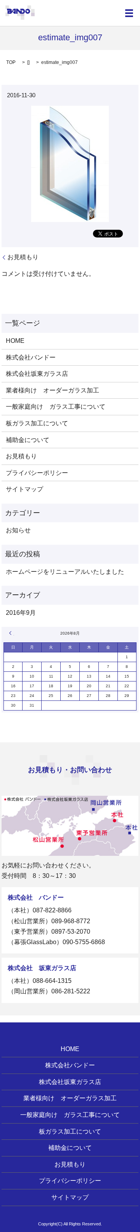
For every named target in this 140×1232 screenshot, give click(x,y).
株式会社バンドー (31, 357)
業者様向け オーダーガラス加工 (52, 390)
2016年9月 (21, 612)
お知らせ (18, 530)
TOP (11, 62)
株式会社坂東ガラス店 (37, 373)
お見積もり (22, 257)
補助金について (27, 440)
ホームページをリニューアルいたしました (65, 571)
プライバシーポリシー (37, 473)
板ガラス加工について (37, 423)
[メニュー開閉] (129, 13)
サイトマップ (24, 489)
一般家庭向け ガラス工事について (55, 406)
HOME (15, 340)
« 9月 (11, 633)
